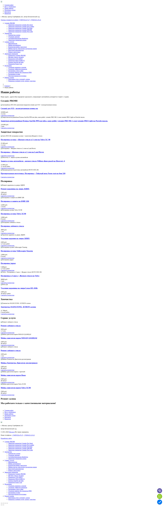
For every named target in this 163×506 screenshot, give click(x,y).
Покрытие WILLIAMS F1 (16, 60)
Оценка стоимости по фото (9, 20)
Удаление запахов (14, 37)
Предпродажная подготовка (17, 76)
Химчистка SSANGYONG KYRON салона (18, 307)
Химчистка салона (14, 35)
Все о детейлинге (10, 6)
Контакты (8, 12)
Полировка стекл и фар (15, 71)
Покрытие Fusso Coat (15, 64)
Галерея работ (9, 5)
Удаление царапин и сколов (17, 67)
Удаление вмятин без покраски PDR (20, 72)
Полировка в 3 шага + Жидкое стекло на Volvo (20, 276)
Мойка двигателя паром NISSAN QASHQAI (19, 338)
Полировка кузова (14, 74)
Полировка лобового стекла (12, 226)
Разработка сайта (6, 438)
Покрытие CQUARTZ (15, 59)
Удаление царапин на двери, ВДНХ (15, 238)
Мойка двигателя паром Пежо (13, 375)
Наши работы (9, 8)
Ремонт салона (9, 77)
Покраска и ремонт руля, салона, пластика (22, 81)
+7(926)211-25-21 (35, 20)
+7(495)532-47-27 (24, 20)
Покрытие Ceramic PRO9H (17, 55)
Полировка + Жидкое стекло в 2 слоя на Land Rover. (22, 152)
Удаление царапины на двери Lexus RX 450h (19, 288)
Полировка (8, 65)
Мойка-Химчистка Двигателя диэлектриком (19, 363)
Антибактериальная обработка (18, 38)
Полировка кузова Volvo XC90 (13, 214)
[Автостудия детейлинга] (1, 2)
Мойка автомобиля (14, 45)
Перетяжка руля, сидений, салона (19, 79)
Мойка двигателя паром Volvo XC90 (16, 388)
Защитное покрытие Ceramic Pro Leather (21, 26)
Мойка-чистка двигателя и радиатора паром (22, 48)
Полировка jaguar (8, 263)
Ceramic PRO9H (10, 23)
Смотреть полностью (7, 115)
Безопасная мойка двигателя (17, 47)
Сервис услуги (9, 42)
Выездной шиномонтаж (16, 50)
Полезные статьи (10, 10)
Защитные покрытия (11, 54)
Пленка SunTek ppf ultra (15, 62)
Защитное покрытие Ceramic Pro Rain (20, 28)
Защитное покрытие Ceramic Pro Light (20, 31)
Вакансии (8, 13)
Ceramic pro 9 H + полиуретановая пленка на (19, 108)
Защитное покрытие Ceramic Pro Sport (20, 25)
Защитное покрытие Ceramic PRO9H (20, 30)
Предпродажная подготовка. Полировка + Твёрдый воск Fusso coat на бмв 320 (33, 173)
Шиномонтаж (12, 43)
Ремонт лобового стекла (11, 326)
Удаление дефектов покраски (17, 69)
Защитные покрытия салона (17, 40)
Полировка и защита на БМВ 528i (15, 201)
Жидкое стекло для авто (16, 57)
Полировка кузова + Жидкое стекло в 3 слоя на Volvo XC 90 (25, 140)
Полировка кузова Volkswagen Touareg (17, 251)
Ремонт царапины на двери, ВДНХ (15, 189)
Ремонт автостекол (14, 52)
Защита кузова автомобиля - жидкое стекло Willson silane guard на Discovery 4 (33, 161)
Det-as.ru (12, 432)
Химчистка (8, 33)
